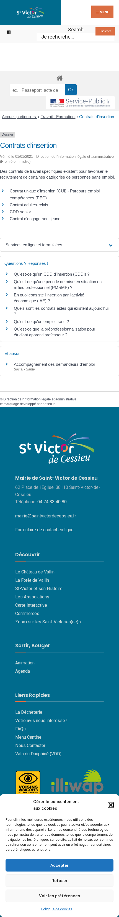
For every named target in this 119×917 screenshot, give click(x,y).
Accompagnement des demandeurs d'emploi (54, 364)
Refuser (59, 880)
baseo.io (49, 404)
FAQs (20, 728)
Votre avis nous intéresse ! (41, 720)
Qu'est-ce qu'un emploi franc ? (41, 321)
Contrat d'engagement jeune (35, 218)
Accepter (59, 865)
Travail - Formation (58, 116)
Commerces (27, 613)
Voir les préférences (59, 895)
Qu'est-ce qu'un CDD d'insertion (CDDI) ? (51, 274)
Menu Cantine (28, 737)
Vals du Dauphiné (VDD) (38, 753)
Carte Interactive (31, 605)
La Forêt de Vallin (32, 580)
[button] (110, 805)
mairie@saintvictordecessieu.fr (45, 516)
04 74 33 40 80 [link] (52, 501)
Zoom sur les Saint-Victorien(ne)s (48, 621)
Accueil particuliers (19, 116)
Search (76, 29)
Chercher (105, 31)
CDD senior (20, 211)
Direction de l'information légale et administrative (39, 399)
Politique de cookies (56, 909)
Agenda (22, 671)
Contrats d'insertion (96, 116)
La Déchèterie (28, 712)
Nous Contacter (30, 745)
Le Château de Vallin (35, 572)
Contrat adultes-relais (29, 204)
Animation (25, 662)
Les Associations (32, 597)
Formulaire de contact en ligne (44, 529)
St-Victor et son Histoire (39, 588)
